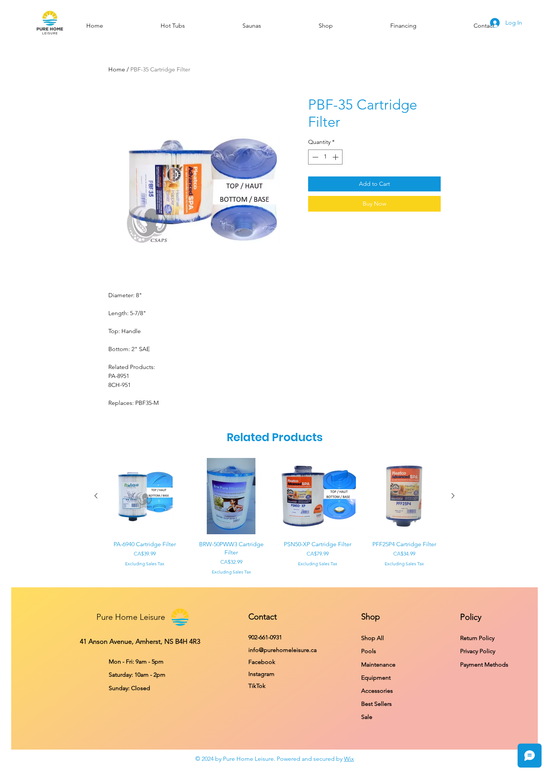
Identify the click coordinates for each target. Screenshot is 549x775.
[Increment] (336, 157)
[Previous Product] (96, 495)
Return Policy (477, 638)
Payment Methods (485, 664)
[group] (275, 517)
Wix (349, 758)
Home (116, 69)
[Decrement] (314, 157)
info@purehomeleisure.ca (282, 649)
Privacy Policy (478, 651)
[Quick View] (145, 496)
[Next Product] (453, 495)
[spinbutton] (325, 157)
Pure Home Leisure (130, 617)
